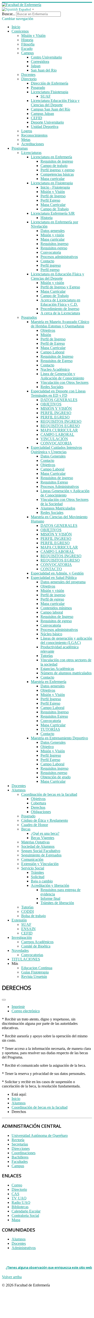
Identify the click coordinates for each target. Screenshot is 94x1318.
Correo (17, 1185)
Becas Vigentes (42, 838)
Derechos (38, 807)
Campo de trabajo (53, 166)
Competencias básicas (57, 174)
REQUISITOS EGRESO (60, 426)
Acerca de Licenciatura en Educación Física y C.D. (60, 302)
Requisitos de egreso (56, 621)
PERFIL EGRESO (55, 417)
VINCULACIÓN (54, 439)
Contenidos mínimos (56, 608)
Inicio (16, 27)
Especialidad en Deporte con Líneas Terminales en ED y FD (58, 393)
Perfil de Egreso (52, 343)
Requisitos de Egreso (56, 361)
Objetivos (47, 330)
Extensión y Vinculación (40, 864)
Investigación (22, 937)
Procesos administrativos (59, 257)
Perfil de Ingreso (53, 196)
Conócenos (20, 31)
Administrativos (24, 1248)
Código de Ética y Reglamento (44, 820)
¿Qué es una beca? (45, 833)
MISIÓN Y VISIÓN (56, 408)
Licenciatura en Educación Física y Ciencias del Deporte (57, 276)
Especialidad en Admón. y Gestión (57, 573)
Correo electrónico (26, 1011)
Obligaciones (41, 812)
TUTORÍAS (50, 729)
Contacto (47, 261)
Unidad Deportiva (44, 127)
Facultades (20, 1161)
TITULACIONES (26, 959)
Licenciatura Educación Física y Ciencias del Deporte (55, 103)
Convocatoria (50, 252)
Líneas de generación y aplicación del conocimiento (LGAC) (66, 640)
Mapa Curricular (53, 205)
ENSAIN (28, 929)
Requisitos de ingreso (56, 161)
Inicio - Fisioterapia (55, 187)
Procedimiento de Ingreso (59, 309)
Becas (25, 829)
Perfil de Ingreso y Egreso (60, 287)
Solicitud (37, 877)
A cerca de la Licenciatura (60, 313)
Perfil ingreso (50, 265)
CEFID (36, 118)
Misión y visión (52, 235)
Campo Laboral (52, 352)
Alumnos (19, 790)
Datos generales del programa (63, 582)
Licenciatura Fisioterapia (49, 92)
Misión (45, 335)
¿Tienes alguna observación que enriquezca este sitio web (49, 1267)
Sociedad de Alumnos (37, 846)
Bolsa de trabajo (33, 916)
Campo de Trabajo (54, 209)
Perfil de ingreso (52, 595)
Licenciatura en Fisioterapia (52, 183)
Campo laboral (51, 612)
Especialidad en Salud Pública (54, 578)
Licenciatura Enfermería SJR (53, 213)
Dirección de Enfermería (49, 83)
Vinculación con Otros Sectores (64, 382)
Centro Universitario (46, 57)
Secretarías (20, 1144)
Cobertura (38, 803)
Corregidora (40, 62)
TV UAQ (19, 1198)
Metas (25, 140)
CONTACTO (51, 569)
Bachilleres (20, 1157)
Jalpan (35, 66)
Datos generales (52, 231)
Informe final (50, 898)
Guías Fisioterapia (35, 972)
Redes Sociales (51, 387)
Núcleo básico (51, 634)
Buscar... (8, 14)
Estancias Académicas (57, 669)
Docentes (28, 75)
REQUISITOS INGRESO (60, 421)
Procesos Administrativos (59, 486)
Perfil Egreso (50, 200)
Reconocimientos (34, 135)
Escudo (27, 48)
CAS (15, 1194)
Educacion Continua (36, 968)
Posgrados (29, 317)
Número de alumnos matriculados (66, 673)
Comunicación (32, 859)
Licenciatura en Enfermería (51, 157)
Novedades (20, 950)
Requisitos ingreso (54, 244)
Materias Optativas (35, 842)
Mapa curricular (52, 179)
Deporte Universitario (47, 122)
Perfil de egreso (52, 599)
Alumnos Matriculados (57, 508)
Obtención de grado (55, 777)
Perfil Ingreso (50, 699)
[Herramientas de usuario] (4, 999)
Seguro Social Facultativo (40, 851)
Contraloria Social (25, 1215)
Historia (27, 40)
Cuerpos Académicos (37, 942)
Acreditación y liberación (50, 885)
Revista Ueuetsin (34, 976)
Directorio (29, 79)
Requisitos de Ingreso (56, 356)
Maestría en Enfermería (48, 682)
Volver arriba (12, 1277)
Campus (27, 53)
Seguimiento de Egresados (41, 855)
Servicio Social (32, 868)
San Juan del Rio (44, 70)
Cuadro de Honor (34, 825)
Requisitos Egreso (54, 482)
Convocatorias (32, 955)
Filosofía (27, 44)
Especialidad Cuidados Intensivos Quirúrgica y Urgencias (56, 449)
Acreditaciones (32, 144)
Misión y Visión (33, 35)
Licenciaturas (31, 153)
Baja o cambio (42, 881)
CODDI (27, 911)
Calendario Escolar (26, 1211)
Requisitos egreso (53, 248)
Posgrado (38, 88)
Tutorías (46, 656)
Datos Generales (53, 456)
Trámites (37, 872)
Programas (20, 148)
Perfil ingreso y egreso (57, 170)
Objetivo (47, 747)
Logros (26, 131)
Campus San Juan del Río (50, 109)
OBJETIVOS (50, 404)
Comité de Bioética (35, 946)
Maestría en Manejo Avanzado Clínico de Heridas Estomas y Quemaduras (60, 324)
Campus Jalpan (42, 114)
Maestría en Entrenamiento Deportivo (59, 738)
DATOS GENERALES (58, 400)
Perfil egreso (50, 270)
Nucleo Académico (55, 369)
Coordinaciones (23, 1153)
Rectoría (18, 1140)
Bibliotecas (20, 1207)
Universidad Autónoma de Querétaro (40, 1135)
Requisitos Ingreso (54, 712)
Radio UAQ (21, 1202)
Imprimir (18, 1007)
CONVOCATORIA (56, 443)
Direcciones (21, 1148)
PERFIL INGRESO (55, 413)
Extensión (19, 920)
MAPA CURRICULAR (59, 430)
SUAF (45, 96)
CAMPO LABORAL (57, 434)
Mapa (16, 1220)
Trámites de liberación (57, 903)
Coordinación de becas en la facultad (49, 794)
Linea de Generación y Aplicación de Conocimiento (62, 376)
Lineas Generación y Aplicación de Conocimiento (64, 493)
